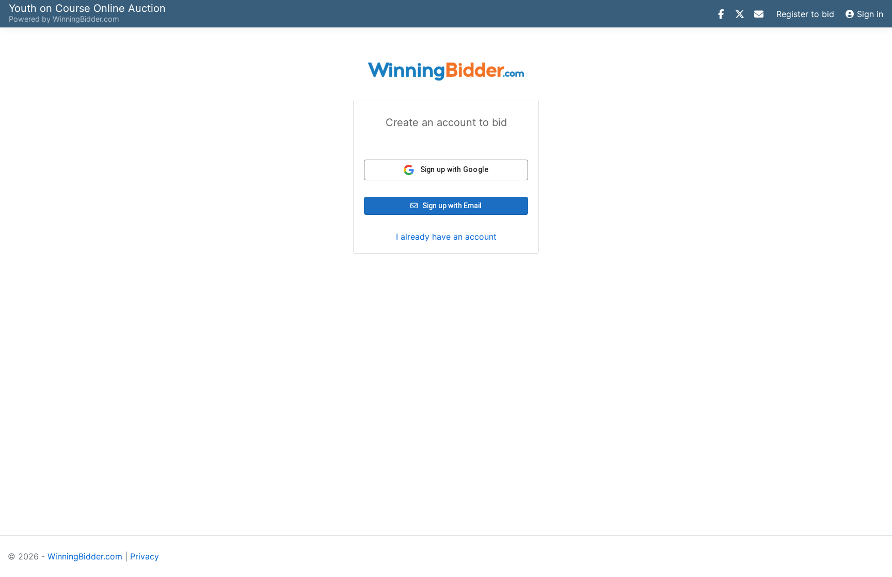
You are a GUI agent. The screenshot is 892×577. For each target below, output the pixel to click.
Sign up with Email (451, 205)
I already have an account (446, 236)
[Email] (759, 14)
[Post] (739, 14)
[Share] (720, 14)
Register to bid (805, 14)
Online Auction (87, 7)
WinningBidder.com (86, 18)
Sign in (870, 14)
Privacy (144, 556)
